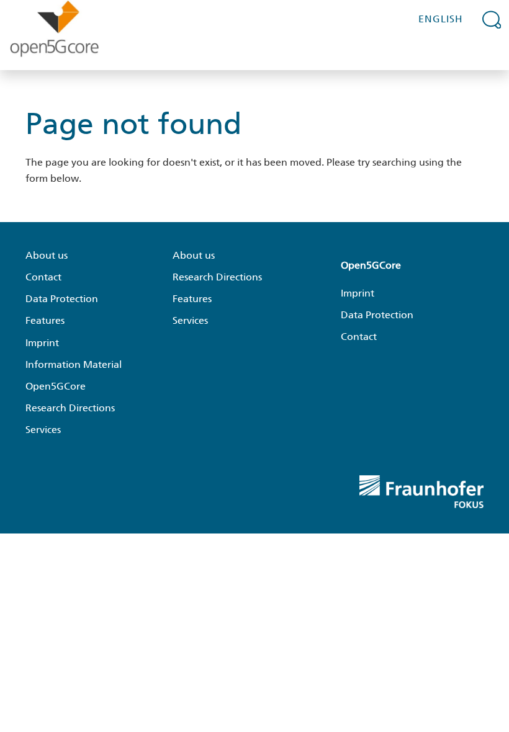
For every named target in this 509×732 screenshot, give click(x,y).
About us (46, 255)
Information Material (73, 364)
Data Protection (61, 299)
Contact (43, 277)
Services (43, 429)
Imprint (42, 343)
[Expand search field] (492, 19)
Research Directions (70, 408)
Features (45, 320)
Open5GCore (55, 386)
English (440, 19)
